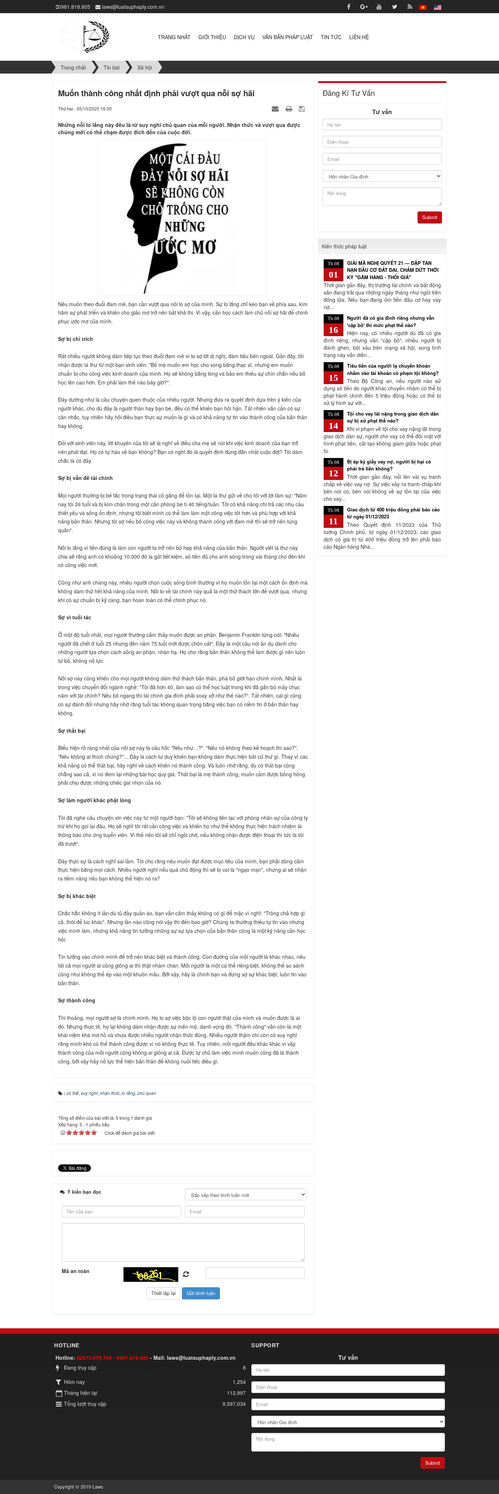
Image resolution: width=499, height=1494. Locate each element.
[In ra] (290, 108)
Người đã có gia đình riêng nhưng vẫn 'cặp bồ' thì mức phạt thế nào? (390, 321)
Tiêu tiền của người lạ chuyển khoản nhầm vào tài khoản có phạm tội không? (393, 369)
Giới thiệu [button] (212, 37)
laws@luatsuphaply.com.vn (201, 1357)
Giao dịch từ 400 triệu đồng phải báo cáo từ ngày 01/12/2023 (393, 513)
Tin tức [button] (331, 37)
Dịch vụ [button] (244, 37)
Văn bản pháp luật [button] (287, 37)
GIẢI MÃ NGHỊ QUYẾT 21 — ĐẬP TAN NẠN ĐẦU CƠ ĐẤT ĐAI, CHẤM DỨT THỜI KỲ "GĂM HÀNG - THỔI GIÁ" (393, 270)
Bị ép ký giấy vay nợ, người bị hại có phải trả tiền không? (389, 465)
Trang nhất (174, 37)
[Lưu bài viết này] (302, 108)
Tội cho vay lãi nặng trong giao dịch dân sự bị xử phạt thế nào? (393, 417)
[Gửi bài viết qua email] (276, 108)
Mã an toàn (75, 1271)
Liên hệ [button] (359, 37)
